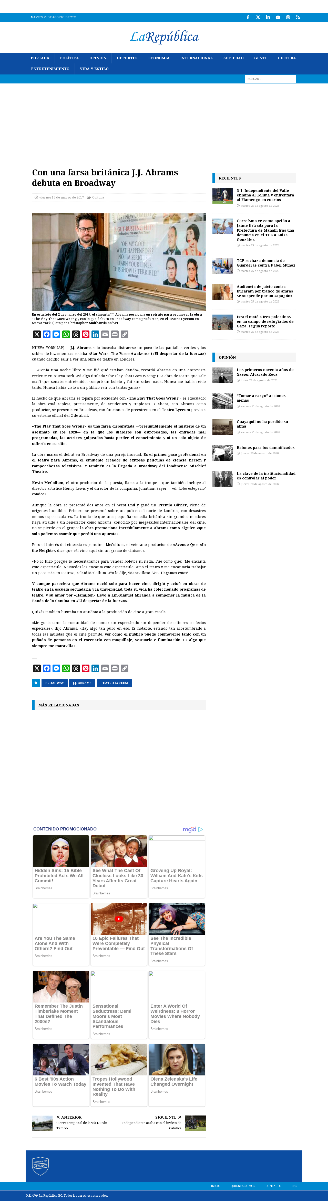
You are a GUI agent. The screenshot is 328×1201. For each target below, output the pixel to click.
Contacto (273, 1186)
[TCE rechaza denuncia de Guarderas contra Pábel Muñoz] (222, 266)
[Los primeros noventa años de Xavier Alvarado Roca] (222, 375)
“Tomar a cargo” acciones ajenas (261, 398)
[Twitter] (257, 17)
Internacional (196, 58)
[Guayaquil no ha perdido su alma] (222, 427)
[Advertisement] (164, 122)
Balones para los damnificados (266, 447)
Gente (261, 58)
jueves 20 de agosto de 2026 (260, 453)
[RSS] (297, 17)
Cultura (287, 58)
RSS (294, 1186)
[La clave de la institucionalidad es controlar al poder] (222, 479)
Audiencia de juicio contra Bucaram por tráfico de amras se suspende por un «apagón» (265, 291)
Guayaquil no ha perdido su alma (262, 424)
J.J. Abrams (82, 683)
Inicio (215, 1186)
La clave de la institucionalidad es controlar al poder (266, 475)
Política (69, 58)
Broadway (54, 683)
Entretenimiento (50, 69)
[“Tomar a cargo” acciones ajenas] (222, 401)
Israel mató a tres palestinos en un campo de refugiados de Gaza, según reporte (265, 321)
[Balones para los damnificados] (222, 453)
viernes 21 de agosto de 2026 (260, 406)
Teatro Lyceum (114, 683)
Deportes (127, 58)
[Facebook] (247, 17)
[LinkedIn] (267, 17)
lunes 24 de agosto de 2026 (259, 380)
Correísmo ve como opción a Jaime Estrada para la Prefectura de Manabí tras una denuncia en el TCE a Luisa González (265, 230)
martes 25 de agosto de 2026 (260, 205)
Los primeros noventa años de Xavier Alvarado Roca (265, 372)
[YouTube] (277, 17)
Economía (159, 58)
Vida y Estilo (94, 69)
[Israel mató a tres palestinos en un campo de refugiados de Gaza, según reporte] (222, 322)
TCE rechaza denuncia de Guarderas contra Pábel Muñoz (266, 263)
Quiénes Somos (243, 1186)
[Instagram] (287, 17)
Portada (40, 58)
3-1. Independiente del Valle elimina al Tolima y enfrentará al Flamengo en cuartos (265, 195)
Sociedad (233, 58)
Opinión (97, 58)
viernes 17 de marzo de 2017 (61, 197)
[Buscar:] (270, 79)
